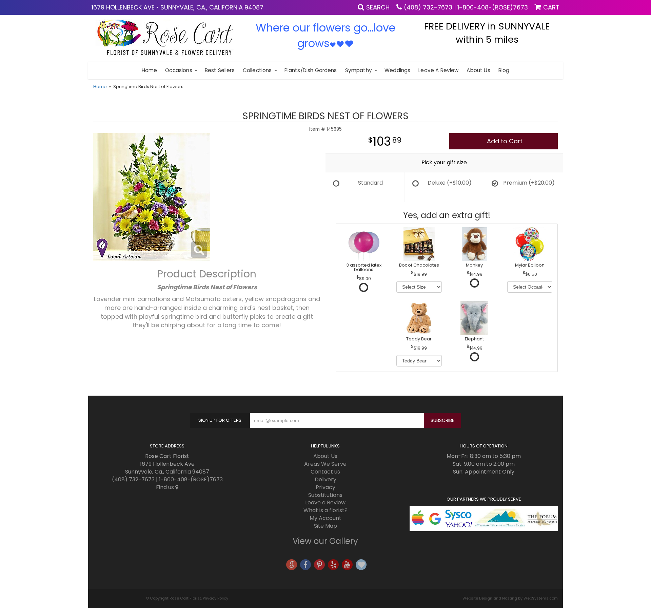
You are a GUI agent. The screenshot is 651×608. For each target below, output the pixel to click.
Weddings (397, 70)
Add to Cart (504, 141)
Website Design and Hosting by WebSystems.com (510, 598)
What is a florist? (325, 510)
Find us (165, 487)
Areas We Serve (325, 464)
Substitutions (325, 495)
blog (504, 70)
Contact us (325, 472)
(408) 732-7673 (428, 7)
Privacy (325, 487)
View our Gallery (325, 541)
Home (149, 70)
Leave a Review (438, 70)
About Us (478, 70)
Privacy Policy (215, 598)
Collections (257, 70)
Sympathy (358, 70)
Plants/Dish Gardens (310, 70)
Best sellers (220, 70)
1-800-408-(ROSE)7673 (492, 7)
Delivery (325, 479)
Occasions (178, 70)
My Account (325, 518)
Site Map (325, 526)
